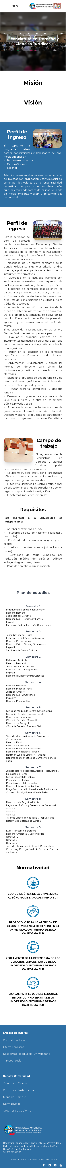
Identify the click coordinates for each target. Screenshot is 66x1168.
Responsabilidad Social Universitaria (26, 1053)
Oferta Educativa (14, 1047)
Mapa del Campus (14, 1097)
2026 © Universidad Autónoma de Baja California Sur (33, 1159)
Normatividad (12, 1103)
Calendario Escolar (15, 1083)
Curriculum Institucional (19, 1090)
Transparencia (12, 1060)
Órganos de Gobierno (17, 1110)
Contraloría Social (14, 1040)
